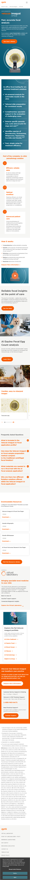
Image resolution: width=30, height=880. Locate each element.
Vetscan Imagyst (13, 6)
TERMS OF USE (5, 852)
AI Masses (7, 651)
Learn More (7, 359)
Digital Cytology (9, 659)
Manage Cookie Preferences (15, 869)
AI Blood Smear (9, 647)
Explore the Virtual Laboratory (11, 605)
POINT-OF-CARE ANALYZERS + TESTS (10, 836)
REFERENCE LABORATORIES (8, 839)
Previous (1, 424)
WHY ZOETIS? (4, 842)
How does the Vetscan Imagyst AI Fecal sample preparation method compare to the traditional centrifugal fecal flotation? (13, 455)
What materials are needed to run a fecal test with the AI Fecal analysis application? (13, 468)
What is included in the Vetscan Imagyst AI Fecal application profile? (11, 442)
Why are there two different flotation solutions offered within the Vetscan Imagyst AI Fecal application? (13, 480)
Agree (15, 877)
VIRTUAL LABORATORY (7, 833)
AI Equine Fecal (9, 643)
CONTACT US (4, 849)
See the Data (7, 308)
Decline (15, 873)
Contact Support (10, 715)
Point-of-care (4, 6)
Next (6, 424)
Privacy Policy (5, 855)
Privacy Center (6, 866)
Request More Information (10, 265)
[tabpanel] (14, 408)
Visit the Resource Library (11, 562)
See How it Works (9, 41)
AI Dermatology (9, 655)
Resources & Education (8, 846)
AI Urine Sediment (10, 639)
